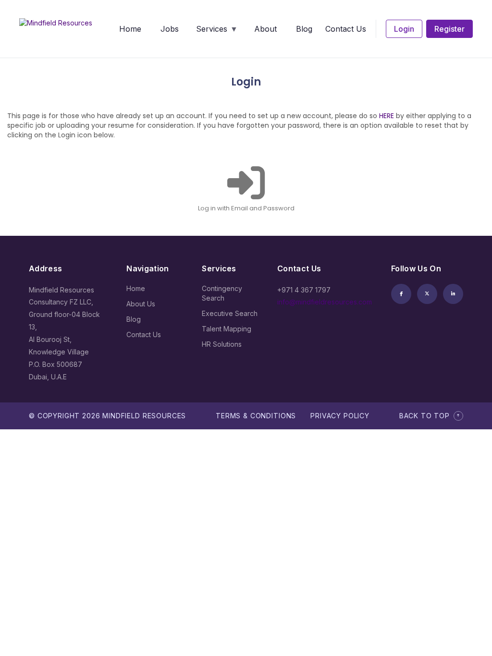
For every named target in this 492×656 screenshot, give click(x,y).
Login (404, 29)
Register (449, 29)
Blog (304, 29)
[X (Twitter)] (427, 294)
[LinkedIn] (453, 294)
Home (130, 29)
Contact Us (345, 29)
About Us (140, 304)
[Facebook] (401, 294)
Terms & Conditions (256, 416)
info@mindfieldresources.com (324, 302)
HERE (386, 116)
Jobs (169, 29)
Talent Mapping (226, 329)
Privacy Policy (339, 416)
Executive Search (230, 313)
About (265, 29)
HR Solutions (222, 344)
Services (211, 29)
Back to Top (424, 416)
